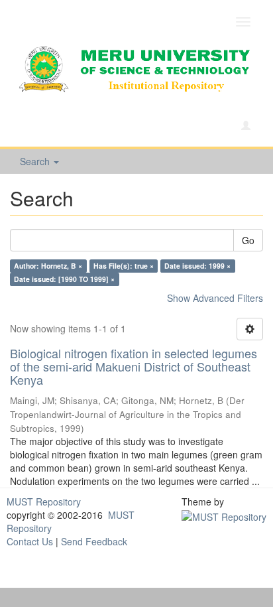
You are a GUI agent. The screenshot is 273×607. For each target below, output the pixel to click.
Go (248, 240)
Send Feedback (94, 541)
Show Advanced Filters (215, 297)
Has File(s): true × (123, 266)
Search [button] (36, 161)
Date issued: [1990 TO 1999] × (64, 279)
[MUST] (224, 514)
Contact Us (30, 541)
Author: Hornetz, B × (48, 266)
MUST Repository (44, 501)
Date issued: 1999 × (197, 266)
